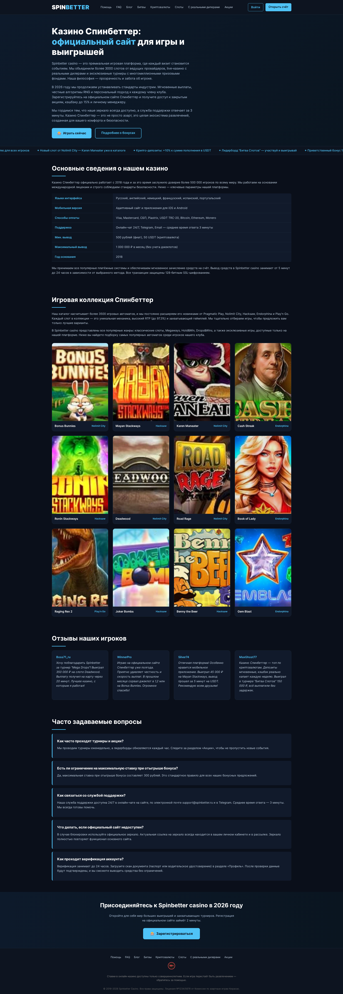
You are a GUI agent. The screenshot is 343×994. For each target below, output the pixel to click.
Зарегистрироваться (174, 933)
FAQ (118, 7)
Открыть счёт (278, 7)
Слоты (179, 7)
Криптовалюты (160, 7)
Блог (129, 7)
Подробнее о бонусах (118, 133)
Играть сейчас (74, 133)
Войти (255, 7)
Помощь (106, 7)
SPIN (70, 7)
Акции (229, 7)
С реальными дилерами (204, 7)
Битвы (141, 7)
